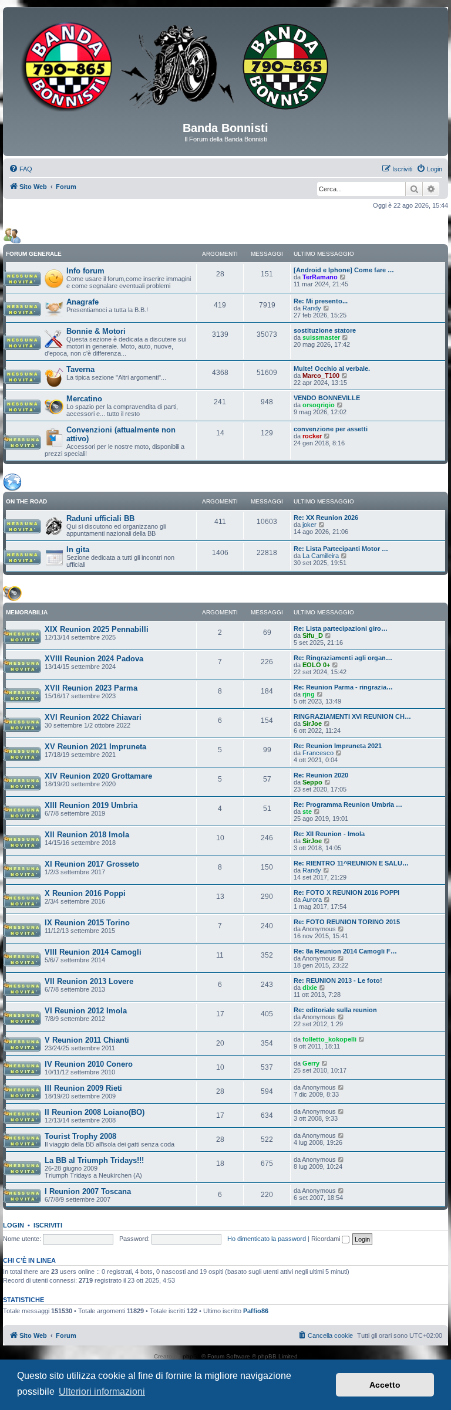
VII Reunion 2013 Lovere (89, 981)
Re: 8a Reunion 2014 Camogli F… (345, 951)
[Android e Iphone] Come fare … (344, 269)
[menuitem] (20, 169)
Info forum (85, 270)
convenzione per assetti (331, 428)
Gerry (310, 1063)
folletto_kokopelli (329, 1039)
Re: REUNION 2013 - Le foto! (338, 980)
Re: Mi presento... (321, 301)
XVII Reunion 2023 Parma (91, 688)
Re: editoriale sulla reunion (335, 1009)
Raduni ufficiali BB (100, 518)
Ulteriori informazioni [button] (102, 1392)
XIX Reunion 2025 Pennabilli (97, 629)
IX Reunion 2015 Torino (87, 922)
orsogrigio (318, 404)
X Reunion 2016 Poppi (85, 893)
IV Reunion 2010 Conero (89, 1064)
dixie (309, 987)
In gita (77, 549)
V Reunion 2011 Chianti (87, 1040)
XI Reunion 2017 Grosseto (92, 864)
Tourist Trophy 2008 (80, 1136)
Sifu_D (312, 635)
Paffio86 (255, 1310)
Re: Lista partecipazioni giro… (341, 628)
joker (309, 524)
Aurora (312, 899)
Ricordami (326, 1238)
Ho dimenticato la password (266, 1238)
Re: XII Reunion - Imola (329, 833)
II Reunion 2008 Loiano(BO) (94, 1112)
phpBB (192, 1356)
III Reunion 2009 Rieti (83, 1088)
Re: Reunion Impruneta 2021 (338, 745)
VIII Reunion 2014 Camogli (93, 952)
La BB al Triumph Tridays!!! (94, 1160)
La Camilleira (320, 555)
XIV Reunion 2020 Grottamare (98, 776)
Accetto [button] (384, 1384)
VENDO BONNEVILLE (327, 397)
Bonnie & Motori (96, 331)
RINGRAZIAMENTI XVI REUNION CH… (352, 716)
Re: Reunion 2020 (321, 775)
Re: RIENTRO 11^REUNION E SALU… (351, 863)
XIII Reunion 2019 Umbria (91, 805)
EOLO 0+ (316, 664)
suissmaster (321, 337)
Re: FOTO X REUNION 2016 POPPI (346, 892)
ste (307, 811)
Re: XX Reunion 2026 (326, 517)
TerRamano (320, 276)
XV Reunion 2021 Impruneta (95, 746)
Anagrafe (82, 301)
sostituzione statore (325, 330)
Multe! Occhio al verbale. (332, 368)
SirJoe (312, 723)
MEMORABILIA (27, 612)
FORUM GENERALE (34, 254)
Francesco (318, 752)
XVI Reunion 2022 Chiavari (93, 717)
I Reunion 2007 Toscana (88, 1191)
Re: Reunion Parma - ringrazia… (343, 687)
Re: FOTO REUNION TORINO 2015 (347, 921)
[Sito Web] (225, 68)
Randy (311, 308)
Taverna (80, 369)
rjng (308, 694)
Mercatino (84, 398)
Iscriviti (47, 1225)
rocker (312, 435)
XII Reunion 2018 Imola (87, 834)
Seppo (312, 782)
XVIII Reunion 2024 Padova (94, 658)
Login (13, 1225)
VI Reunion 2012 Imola (86, 1010)
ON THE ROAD (26, 501)
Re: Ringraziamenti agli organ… (343, 657)
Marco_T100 (320, 375)
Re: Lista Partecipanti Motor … (341, 548)
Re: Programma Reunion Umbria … (348, 804)
